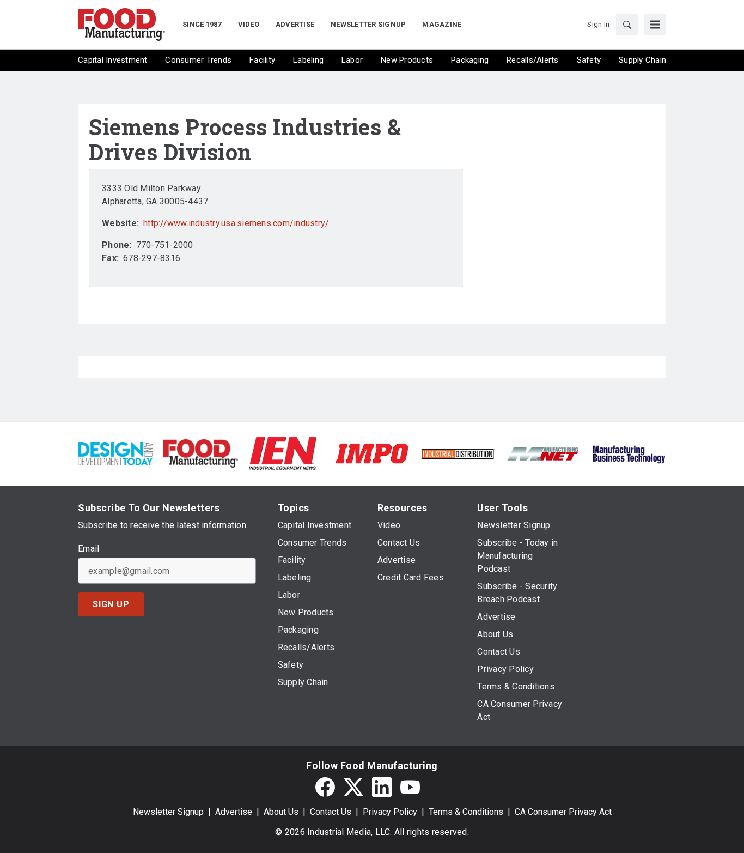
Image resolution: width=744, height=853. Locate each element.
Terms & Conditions (466, 812)
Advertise (233, 812)
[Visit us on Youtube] (410, 787)
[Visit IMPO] (371, 452)
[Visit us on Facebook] (325, 787)
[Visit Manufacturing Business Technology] (628, 452)
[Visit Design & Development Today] (115, 452)
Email (88, 549)
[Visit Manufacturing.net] (543, 453)
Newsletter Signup (168, 812)
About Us (281, 812)
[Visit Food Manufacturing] (200, 452)
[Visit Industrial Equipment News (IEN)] (282, 452)
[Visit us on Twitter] (353, 787)
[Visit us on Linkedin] (382, 787)
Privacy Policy (390, 812)
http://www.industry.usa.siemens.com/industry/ (236, 223)
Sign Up (111, 604)
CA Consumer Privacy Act (563, 812)
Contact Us (330, 812)
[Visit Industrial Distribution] (457, 453)
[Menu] (655, 24)
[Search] (627, 24)
